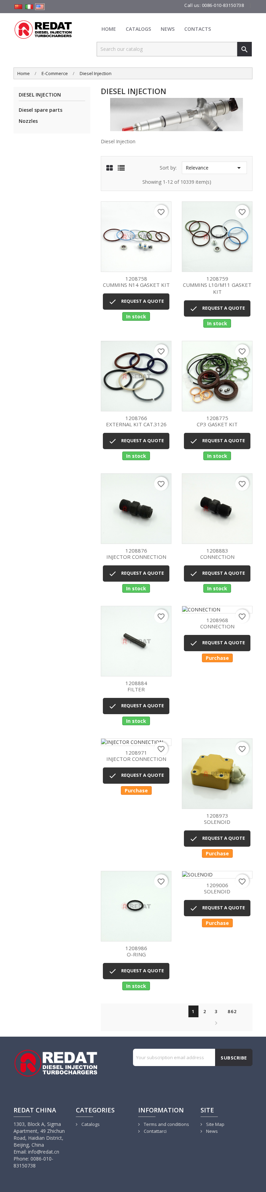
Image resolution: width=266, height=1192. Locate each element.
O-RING (136, 951)
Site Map (214, 1124)
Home (108, 29)
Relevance (214, 168)
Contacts (197, 29)
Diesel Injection (40, 95)
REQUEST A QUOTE (136, 302)
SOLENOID (217, 819)
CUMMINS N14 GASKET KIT (136, 282)
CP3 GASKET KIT (217, 421)
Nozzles (28, 121)
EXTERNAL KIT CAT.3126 (136, 421)
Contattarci (155, 1131)
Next (215, 1023)
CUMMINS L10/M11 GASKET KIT (217, 285)
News (168, 29)
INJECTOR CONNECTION (136, 554)
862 (232, 1011)
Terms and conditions (166, 1124)
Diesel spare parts (40, 110)
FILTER (136, 686)
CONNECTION (217, 554)
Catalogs (138, 29)
